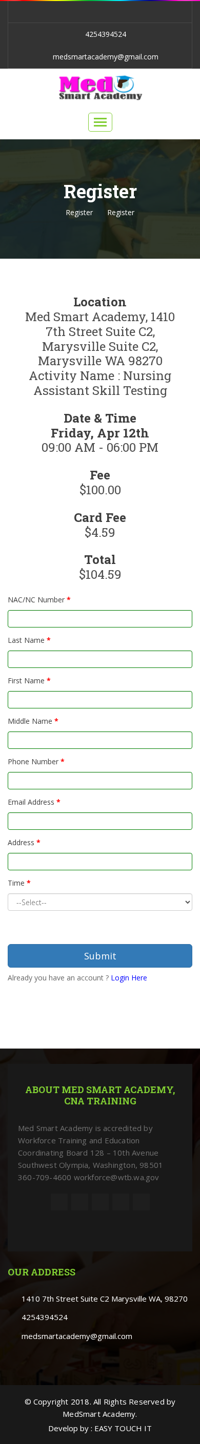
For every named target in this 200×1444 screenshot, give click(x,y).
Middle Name (33, 721)
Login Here (129, 977)
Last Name (29, 640)
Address (24, 842)
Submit (100, 956)
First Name (29, 680)
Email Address (34, 802)
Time (19, 883)
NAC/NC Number (39, 599)
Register (79, 212)
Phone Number (36, 761)
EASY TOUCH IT (123, 1428)
